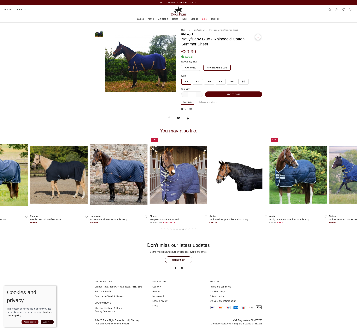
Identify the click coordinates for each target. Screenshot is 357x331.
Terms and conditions (220, 287)
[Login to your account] (336, 10)
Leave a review (159, 301)
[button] (329, 10)
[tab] (161, 229)
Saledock (124, 323)
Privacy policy (217, 296)
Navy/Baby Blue (189, 62)
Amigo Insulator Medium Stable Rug (229, 219)
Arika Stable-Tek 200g (341, 219)
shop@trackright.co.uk (113, 296)
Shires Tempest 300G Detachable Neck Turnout (295, 219)
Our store (7, 9)
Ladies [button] (140, 19)
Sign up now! (178, 260)
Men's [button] (151, 19)
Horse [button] (175, 19)
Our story (156, 287)
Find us (156, 291)
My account (158, 296)
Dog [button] (184, 19)
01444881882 (106, 291)
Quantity (185, 89)
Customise (47, 322)
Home (184, 30)
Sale (204, 19)
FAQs (155, 306)
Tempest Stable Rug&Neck (105, 219)
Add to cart (233, 94)
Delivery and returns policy (223, 301)
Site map (135, 320)
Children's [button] (163, 19)
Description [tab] (188, 102)
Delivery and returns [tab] (208, 102)
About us (21, 9)
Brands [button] (194, 19)
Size (183, 76)
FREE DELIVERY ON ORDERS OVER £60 (178, 2)
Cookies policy (217, 291)
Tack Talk (215, 19)
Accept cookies (30, 322)
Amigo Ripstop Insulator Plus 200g (169, 219)
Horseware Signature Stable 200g (49, 219)
